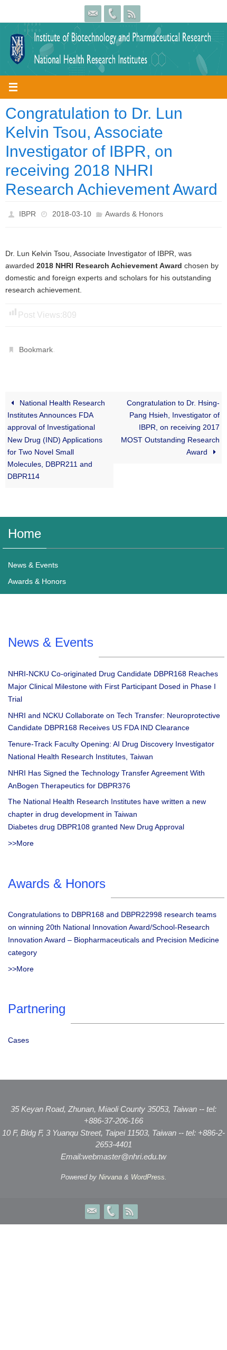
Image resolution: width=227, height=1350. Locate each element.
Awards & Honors (134, 213)
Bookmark (36, 345)
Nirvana (110, 1171)
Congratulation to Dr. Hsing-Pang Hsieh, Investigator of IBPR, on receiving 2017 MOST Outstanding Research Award (170, 421)
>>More (21, 837)
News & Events (33, 559)
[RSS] (132, 13)
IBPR (27, 213)
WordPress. (149, 1171)
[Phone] (112, 13)
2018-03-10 (71, 213)
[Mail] (92, 13)
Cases (18, 1034)
